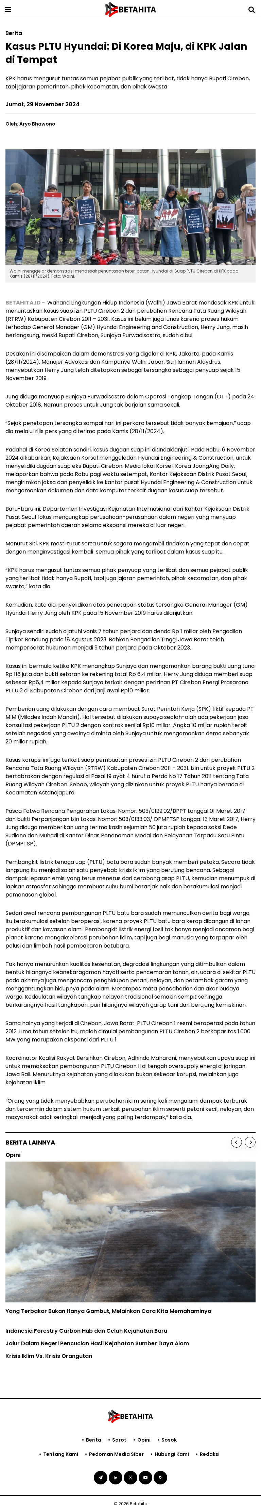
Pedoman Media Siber (116, 1454)
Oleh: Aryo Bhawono (30, 123)
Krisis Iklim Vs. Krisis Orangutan (48, 1356)
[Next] (250, 1142)
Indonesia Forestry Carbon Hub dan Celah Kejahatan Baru (86, 1331)
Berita (93, 1440)
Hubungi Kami (172, 1454)
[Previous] (236, 1142)
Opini (144, 1440)
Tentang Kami (60, 1454)
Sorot (119, 1440)
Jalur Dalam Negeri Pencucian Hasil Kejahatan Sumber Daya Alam (97, 1343)
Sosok (169, 1440)
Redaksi (210, 1454)
